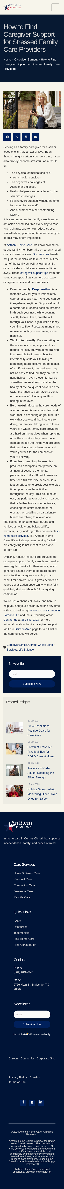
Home (7, 59)
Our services (41, 254)
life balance (26, 649)
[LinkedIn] (41, 1103)
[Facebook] (23, 1103)
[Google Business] (32, 1103)
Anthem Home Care (19, 245)
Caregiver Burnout (26, 59)
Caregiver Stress (17, 644)
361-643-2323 (30, 619)
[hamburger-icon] (55, 7)
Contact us (10, 619)
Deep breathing (41, 289)
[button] (7, 137)
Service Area (23, 629)
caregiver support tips (34, 273)
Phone (18, 967)
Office (17, 980)
